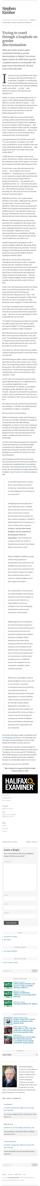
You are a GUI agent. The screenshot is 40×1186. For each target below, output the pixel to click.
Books (10, 1174)
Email (6, 904)
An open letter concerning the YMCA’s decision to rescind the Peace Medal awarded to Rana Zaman (24, 1040)
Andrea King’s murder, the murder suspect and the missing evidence (24, 986)
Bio (24, 1174)
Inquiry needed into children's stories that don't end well (24, 995)
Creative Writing (17, 1017)
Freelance (24, 1017)
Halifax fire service (8, 816)
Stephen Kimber (9, 10)
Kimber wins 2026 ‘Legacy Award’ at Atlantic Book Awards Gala (24, 1021)
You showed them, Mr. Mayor (25, 1004)
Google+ (5, 831)
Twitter (4, 825)
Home (4, 1174)
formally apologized (28, 469)
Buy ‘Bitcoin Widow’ (10, 951)
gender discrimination (9, 814)
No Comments (6, 800)
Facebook (5, 828)
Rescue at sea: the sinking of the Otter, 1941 (20, 1127)
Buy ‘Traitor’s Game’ (11, 962)
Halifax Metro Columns (19, 982)
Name (6, 895)
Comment (8, 861)
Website (7, 913)
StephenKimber (7, 798)
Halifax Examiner (7, 808)
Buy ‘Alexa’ (7, 939)
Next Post (31, 842)
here (13, 1092)
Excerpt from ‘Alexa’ (10, 936)
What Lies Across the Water (20, 1026)
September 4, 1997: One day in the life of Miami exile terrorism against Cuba (24, 1030)
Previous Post (10, 842)
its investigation (8, 738)
